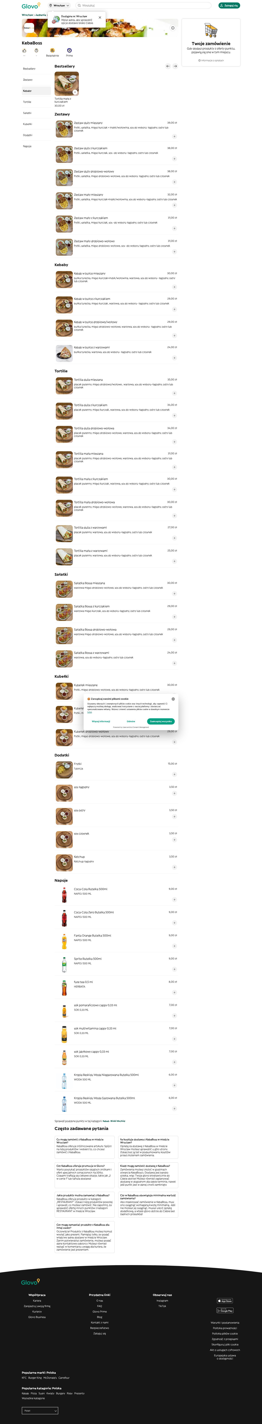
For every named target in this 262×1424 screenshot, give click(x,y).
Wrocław (27, 14)
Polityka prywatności (225, 1328)
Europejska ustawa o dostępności (225, 1357)
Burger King (35, 1377)
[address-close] (100, 17)
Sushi (42, 1393)
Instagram (162, 1300)
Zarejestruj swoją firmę (37, 1306)
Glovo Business (37, 1317)
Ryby (69, 1393)
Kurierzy (37, 1311)
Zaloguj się (99, 1333)
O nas (99, 1300)
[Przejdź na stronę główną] (31, 5)
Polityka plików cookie (225, 1333)
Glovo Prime (100, 1311)
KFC (24, 1377)
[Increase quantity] (75, 92)
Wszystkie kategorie (33, 1398)
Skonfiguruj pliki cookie (225, 1344)
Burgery (60, 1393)
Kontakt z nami (99, 1322)
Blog (99, 1317)
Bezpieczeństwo (99, 1327)
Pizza (34, 1393)
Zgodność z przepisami (225, 1339)
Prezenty (79, 1393)
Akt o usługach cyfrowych (225, 1349)
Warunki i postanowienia (225, 1322)
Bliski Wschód (118, 1121)
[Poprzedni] (168, 66)
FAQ (99, 1306)
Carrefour (64, 1377)
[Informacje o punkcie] (173, 28)
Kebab (106, 1121)
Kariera (37, 1300)
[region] (116, 89)
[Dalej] (175, 66)
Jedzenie (40, 14)
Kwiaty (50, 1393)
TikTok (162, 1306)
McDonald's (50, 1377)
